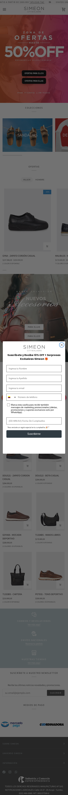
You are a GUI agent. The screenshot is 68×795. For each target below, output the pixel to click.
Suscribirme (33, 434)
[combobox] (11, 397)
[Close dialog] (61, 344)
